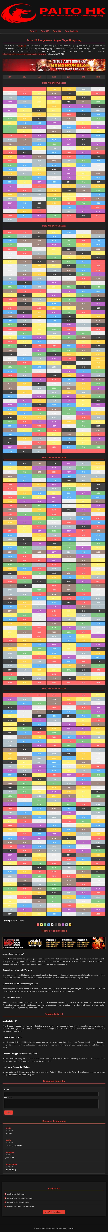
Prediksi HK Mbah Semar (14, 1194)
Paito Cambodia (71, 31)
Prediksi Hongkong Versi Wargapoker (19, 1206)
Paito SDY (57, 31)
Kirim (8, 1112)
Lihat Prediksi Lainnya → (54, 1212)
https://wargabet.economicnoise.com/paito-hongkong (24, 54)
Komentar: (8, 1097)
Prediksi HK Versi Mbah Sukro (16, 1202)
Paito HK (33, 31)
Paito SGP (45, 31)
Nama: (6, 1090)
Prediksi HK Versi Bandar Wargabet (18, 1198)
